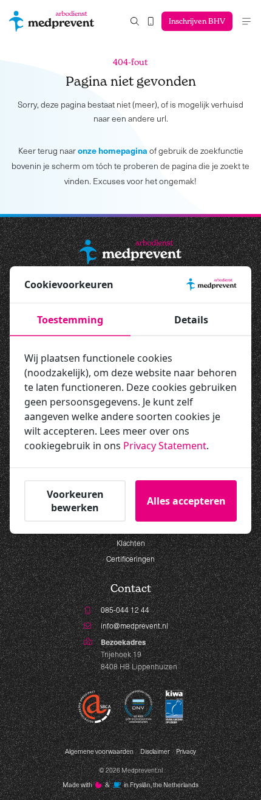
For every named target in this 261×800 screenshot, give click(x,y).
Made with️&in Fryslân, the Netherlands (131, 785)
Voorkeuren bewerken (75, 501)
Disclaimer (155, 751)
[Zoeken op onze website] (134, 22)
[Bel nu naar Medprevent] (150, 21)
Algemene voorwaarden (99, 751)
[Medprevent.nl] (51, 21)
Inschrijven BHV (197, 21)
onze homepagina (112, 150)
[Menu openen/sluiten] (246, 21)
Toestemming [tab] (70, 319)
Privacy (186, 751)
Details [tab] (191, 319)
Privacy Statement (164, 445)
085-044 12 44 (125, 610)
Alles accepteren (186, 501)
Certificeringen (130, 559)
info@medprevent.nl (134, 625)
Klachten (131, 543)
